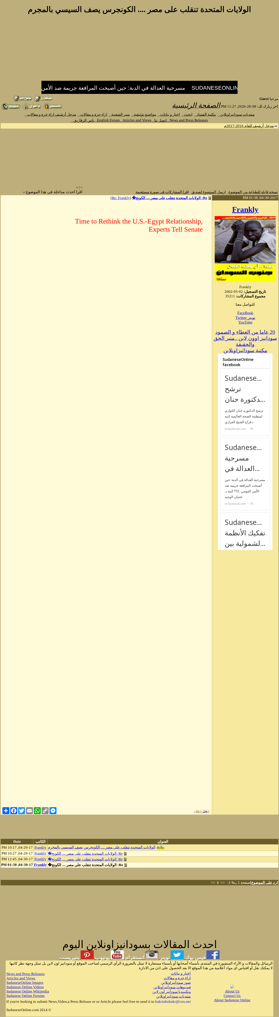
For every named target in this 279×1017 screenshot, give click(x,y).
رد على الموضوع (264, 883)
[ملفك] (10, 109)
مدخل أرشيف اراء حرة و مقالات (50, 114)
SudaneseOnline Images (24, 983)
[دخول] (31, 109)
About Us (232, 991)
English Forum (107, 120)
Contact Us (232, 996)
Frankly (245, 209)
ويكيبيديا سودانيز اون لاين (171, 992)
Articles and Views (135, 120)
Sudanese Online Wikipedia (27, 991)
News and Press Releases (187, 120)
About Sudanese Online (232, 1000)
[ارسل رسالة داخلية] (52, 109)
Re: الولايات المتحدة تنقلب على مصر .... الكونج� (169, 198)
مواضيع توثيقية (143, 114)
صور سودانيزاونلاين (176, 983)
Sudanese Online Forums (25, 996)
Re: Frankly (121, 198)
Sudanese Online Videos (25, 987)
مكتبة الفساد (205, 114)
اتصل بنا (159, 120)
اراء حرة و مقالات (92, 114)
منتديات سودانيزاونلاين (236, 114)
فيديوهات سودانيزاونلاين (172, 987)
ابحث (187, 114)
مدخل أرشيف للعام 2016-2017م (249, 126)
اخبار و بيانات (169, 114)
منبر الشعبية (119, 114)
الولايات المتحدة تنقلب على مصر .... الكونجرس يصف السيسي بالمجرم (101, 847)
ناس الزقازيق (82, 120)
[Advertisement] (139, 49)
